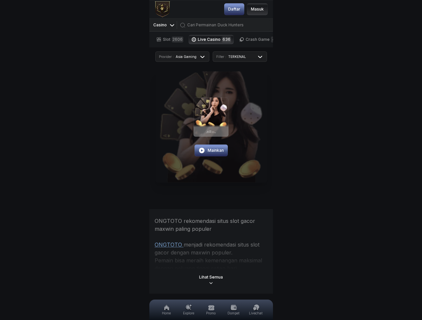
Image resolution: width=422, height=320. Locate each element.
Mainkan (216, 150)
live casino (214, 39)
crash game (260, 39)
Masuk (257, 9)
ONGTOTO (169, 244)
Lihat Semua (211, 277)
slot (173, 39)
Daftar (234, 9)
